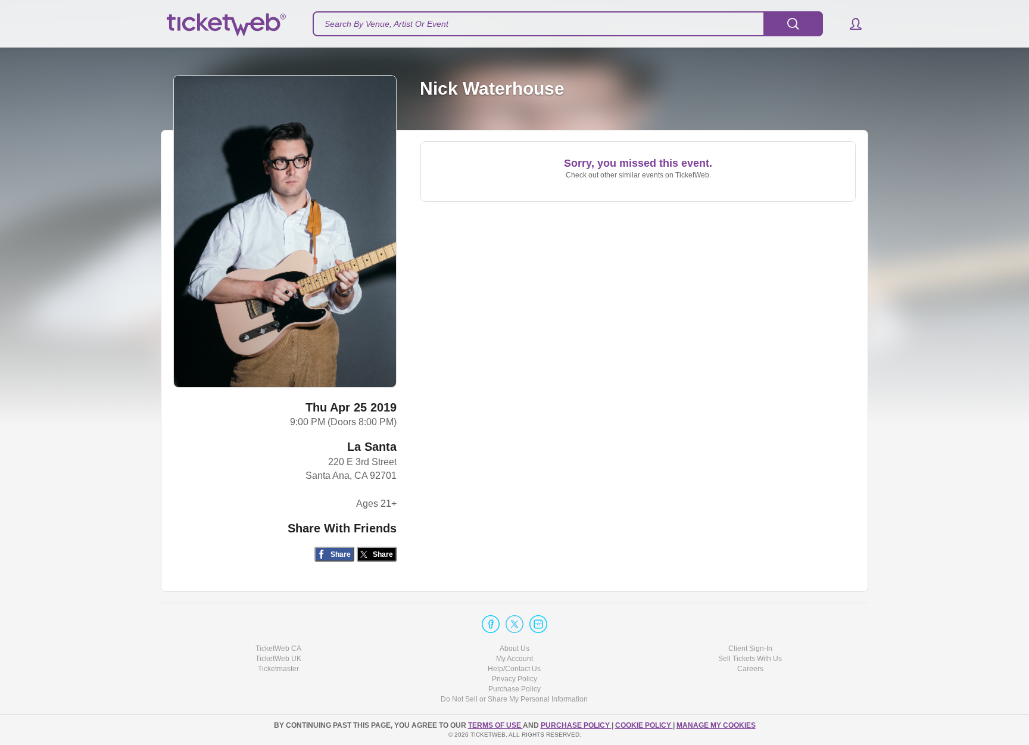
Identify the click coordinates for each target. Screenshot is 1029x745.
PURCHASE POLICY (576, 725)
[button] (850, 24)
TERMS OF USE (495, 725)
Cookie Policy (644, 725)
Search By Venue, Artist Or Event (386, 24)
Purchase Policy (514, 689)
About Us (514, 648)
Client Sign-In (750, 648)
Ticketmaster (278, 669)
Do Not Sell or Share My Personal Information (514, 699)
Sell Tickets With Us (750, 658)
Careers (750, 669)
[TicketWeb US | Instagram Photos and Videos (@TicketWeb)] (538, 624)
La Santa (372, 446)
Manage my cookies (716, 725)
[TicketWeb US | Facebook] (491, 624)
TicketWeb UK (278, 658)
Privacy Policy (514, 679)
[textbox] (568, 23)
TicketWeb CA (278, 648)
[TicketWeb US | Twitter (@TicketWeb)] (514, 624)
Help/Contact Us (514, 669)
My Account (514, 658)
